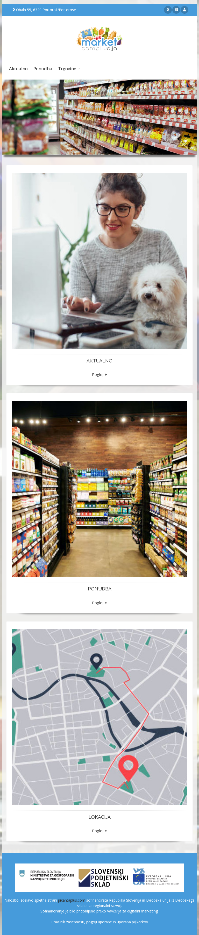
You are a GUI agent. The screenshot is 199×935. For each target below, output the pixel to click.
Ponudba (42, 69)
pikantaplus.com (71, 900)
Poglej (97, 374)
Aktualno (18, 69)
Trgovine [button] (67, 69)
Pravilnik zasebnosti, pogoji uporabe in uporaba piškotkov (99, 921)
